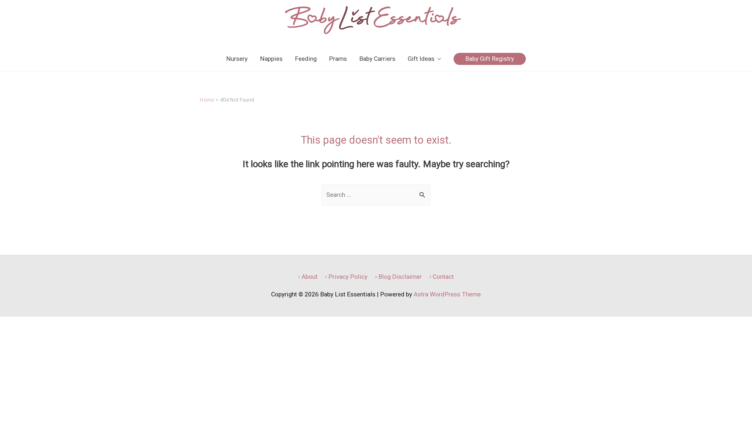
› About (308, 276)
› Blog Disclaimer (398, 276)
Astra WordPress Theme (447, 294)
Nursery (237, 58)
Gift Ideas (421, 58)
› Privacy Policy (346, 276)
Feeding (306, 58)
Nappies (271, 58)
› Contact (441, 276)
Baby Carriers (377, 58)
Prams (338, 58)
